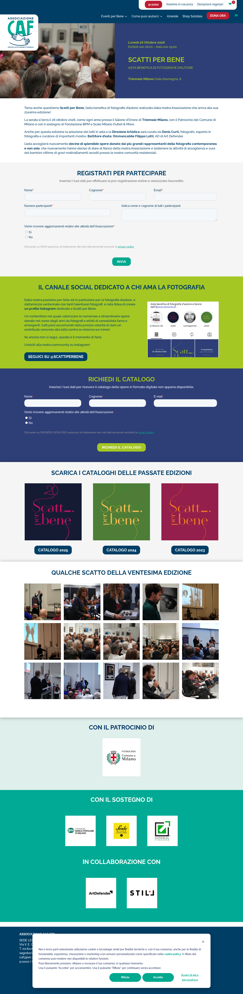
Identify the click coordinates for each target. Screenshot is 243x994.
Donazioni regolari (210, 4)
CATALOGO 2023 (190, 550)
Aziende (172, 16)
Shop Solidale (192, 16)
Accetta (158, 977)
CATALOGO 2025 (53, 550)
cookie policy (172, 954)
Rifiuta (125, 977)
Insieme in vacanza (179, 4)
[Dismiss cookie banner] (203, 942)
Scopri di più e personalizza (190, 977)
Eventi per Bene (112, 16)
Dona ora (218, 15)
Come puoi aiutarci (145, 16)
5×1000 (153, 4)
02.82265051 (31, 948)
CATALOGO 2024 (121, 550)
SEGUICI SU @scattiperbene (56, 356)
